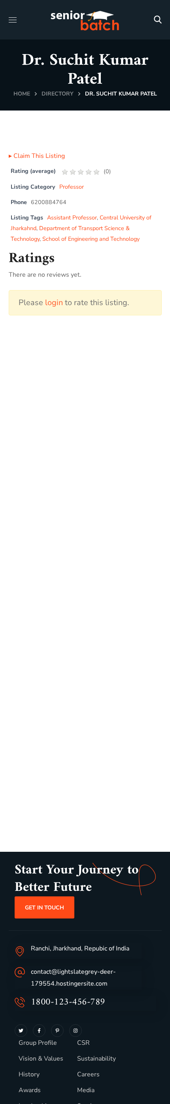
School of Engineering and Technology (91, 239)
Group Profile (38, 1042)
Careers (88, 1074)
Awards (30, 1090)
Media (85, 1090)
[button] (158, 19)
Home (21, 93)
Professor (71, 187)
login (54, 302)
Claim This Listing (37, 156)
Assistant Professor (72, 217)
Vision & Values (41, 1058)
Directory (58, 93)
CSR (83, 1042)
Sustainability (96, 1058)
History (29, 1074)
